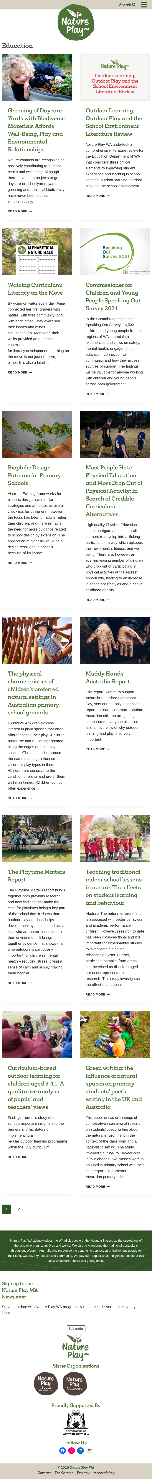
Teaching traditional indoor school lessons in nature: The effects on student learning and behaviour (114, 887)
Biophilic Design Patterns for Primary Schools (34, 475)
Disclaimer (64, 1472)
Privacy (83, 1472)
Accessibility (104, 1472)
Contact (44, 1472)
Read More (20, 211)
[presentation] (37, 77)
